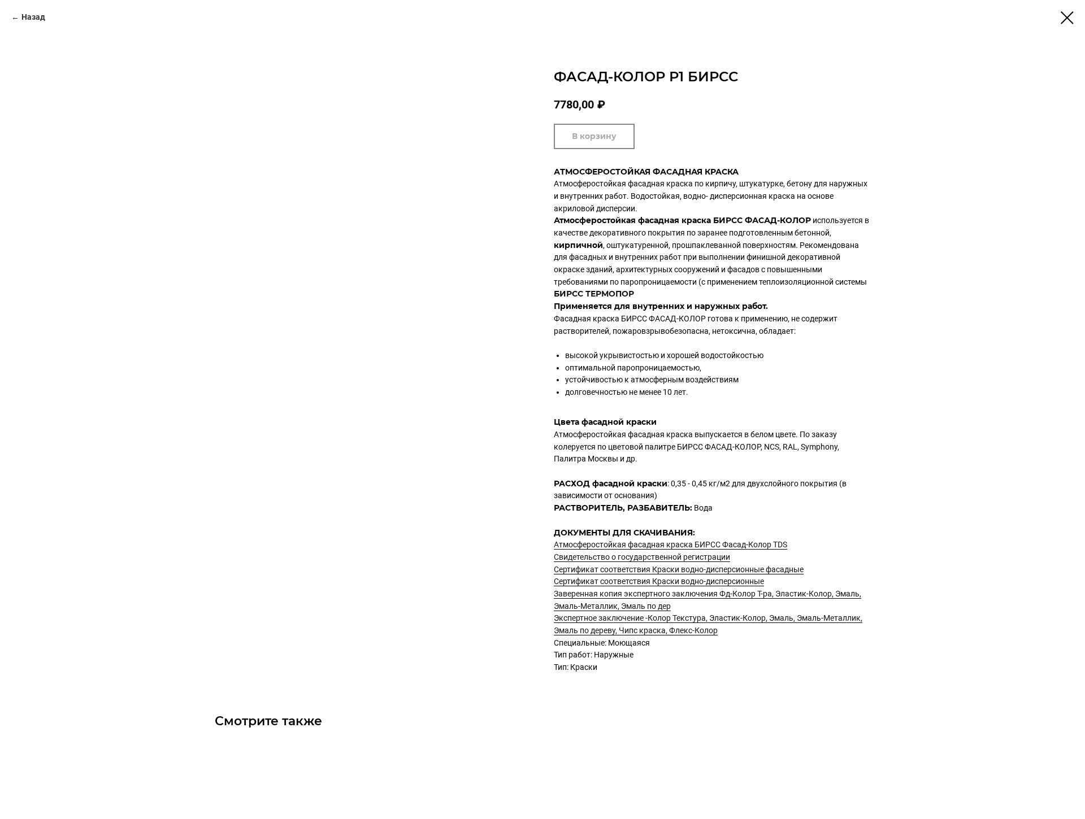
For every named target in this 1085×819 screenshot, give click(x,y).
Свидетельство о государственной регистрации (642, 556)
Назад (33, 16)
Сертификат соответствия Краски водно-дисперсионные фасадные (679, 569)
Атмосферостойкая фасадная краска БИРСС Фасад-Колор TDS (670, 544)
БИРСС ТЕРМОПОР (594, 294)
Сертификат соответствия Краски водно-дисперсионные (659, 581)
